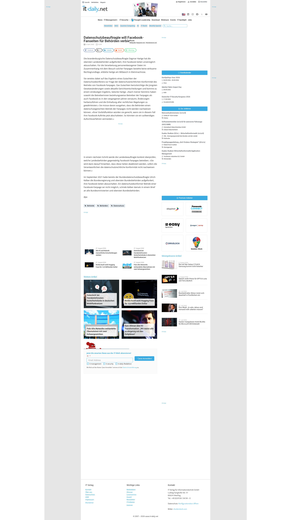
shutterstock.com (180, 509)
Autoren (130, 505)
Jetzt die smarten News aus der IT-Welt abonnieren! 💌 (109, 354)
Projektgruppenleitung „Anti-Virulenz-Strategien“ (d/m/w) (183, 142)
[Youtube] (206, 14)
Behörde (90, 206)
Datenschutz (119, 206)
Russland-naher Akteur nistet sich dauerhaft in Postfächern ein (191, 294)
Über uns (88, 492)
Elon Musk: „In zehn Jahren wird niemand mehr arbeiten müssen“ (191, 308)
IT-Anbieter (131, 502)
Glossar (130, 492)
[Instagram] (192, 14)
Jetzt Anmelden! (145, 358)
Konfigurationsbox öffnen (188, 503)
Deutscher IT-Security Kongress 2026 (176, 97)
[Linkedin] (188, 14)
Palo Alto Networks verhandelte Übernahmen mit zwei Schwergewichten (101, 331)
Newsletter (131, 500)
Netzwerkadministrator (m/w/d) (174, 113)
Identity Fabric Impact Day (171, 87)
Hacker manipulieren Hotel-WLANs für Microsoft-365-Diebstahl (192, 323)
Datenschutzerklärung (130, 367)
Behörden (104, 206)
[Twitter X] (201, 14)
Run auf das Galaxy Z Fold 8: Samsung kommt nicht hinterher (191, 265)
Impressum (89, 500)
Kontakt (88, 490)
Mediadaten (131, 490)
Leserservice (131, 495)
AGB (87, 497)
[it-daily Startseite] (99, 9)
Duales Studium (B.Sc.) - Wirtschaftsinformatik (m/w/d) (183, 133)
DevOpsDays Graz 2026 (171, 78)
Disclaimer (89, 503)
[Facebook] (197, 14)
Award (129, 497)
